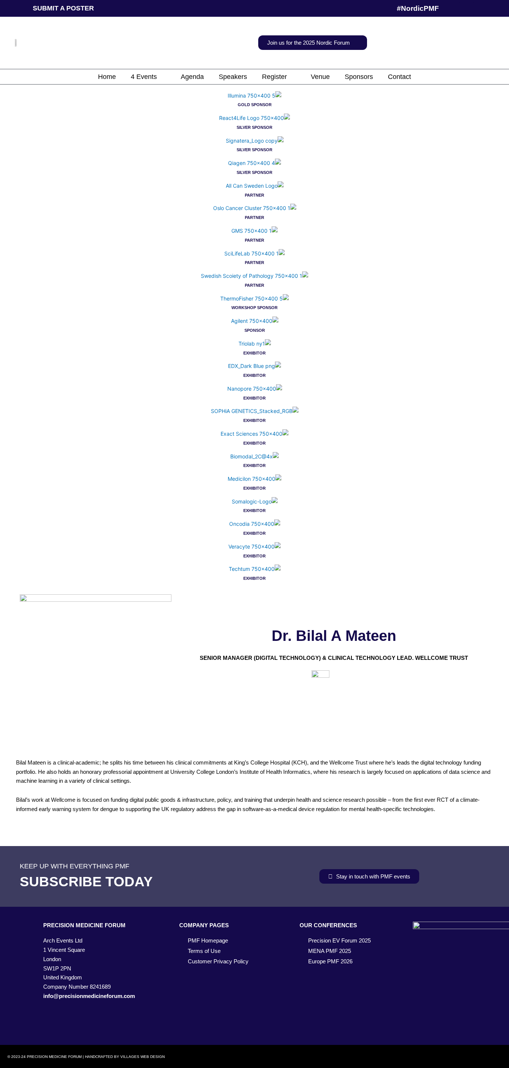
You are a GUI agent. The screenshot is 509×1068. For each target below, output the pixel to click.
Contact (399, 76)
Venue (320, 76)
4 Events (144, 76)
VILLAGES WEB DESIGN (142, 1057)
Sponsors (359, 76)
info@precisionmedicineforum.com (89, 996)
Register (274, 76)
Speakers (233, 76)
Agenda (192, 76)
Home (107, 76)
